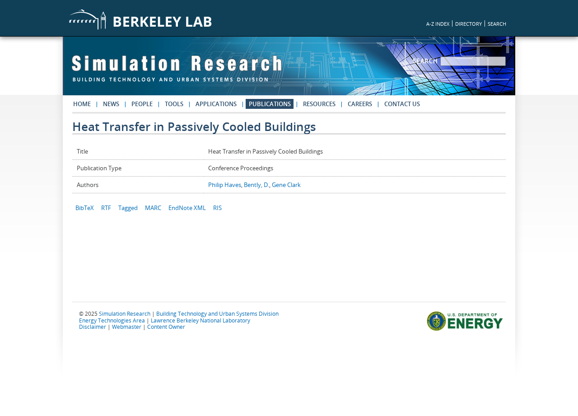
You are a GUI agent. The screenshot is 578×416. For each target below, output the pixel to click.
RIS (217, 208)
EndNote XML (187, 208)
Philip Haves (224, 185)
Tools (174, 104)
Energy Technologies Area (112, 320)
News (111, 104)
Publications (270, 104)
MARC (153, 208)
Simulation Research (124, 313)
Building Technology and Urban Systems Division (217, 313)
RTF (106, 208)
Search (427, 61)
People (142, 104)
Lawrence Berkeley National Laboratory (200, 320)
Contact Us (402, 104)
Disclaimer (92, 326)
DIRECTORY (468, 23)
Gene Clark (286, 185)
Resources (319, 104)
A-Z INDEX (437, 23)
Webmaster (126, 326)
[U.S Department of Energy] (466, 330)
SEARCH (497, 23)
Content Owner (166, 326)
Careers (360, 104)
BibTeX (84, 208)
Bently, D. (256, 185)
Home (82, 104)
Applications (216, 104)
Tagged (128, 208)
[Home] (176, 73)
